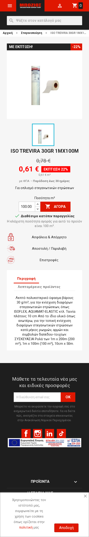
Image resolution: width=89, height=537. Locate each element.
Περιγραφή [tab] (26, 279)
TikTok (61, 433)
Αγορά (55, 206)
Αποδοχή (66, 528)
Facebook (26, 433)
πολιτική (26, 527)
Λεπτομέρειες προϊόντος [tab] (39, 287)
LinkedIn (49, 433)
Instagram (37, 433)
